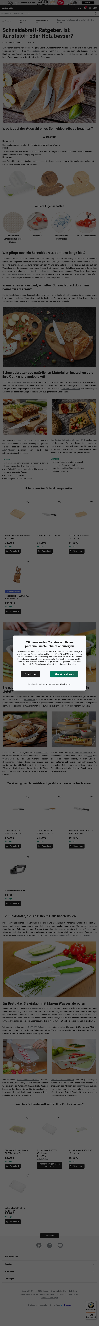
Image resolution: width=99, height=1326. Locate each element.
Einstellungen (30, 674)
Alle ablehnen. (65, 684)
